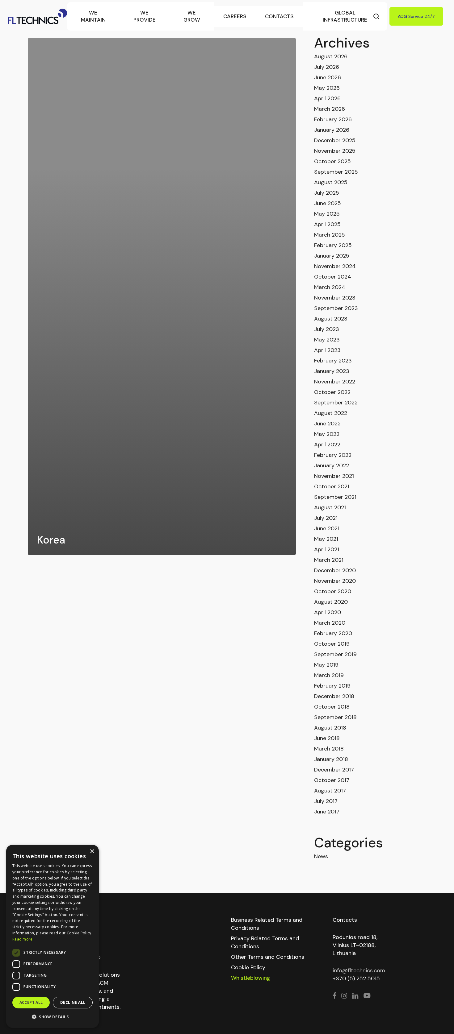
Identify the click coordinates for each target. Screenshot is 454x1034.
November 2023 (334, 297)
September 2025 (336, 172)
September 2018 (335, 717)
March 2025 (329, 234)
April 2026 (327, 98)
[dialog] (52, 936)
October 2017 (331, 780)
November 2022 (334, 381)
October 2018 (332, 706)
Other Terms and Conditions (267, 957)
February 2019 (332, 685)
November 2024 (335, 266)
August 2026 (330, 56)
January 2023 (331, 371)
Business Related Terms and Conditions (266, 924)
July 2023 (326, 329)
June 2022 (327, 423)
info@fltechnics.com (359, 970)
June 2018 (327, 738)
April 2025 (327, 224)
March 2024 (329, 287)
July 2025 (326, 192)
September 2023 (336, 308)
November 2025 (334, 151)
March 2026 (329, 109)
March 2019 (329, 675)
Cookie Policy (248, 967)
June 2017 (326, 811)
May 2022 (326, 434)
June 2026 (327, 77)
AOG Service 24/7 (416, 16)
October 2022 (332, 392)
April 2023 (327, 350)
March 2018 (329, 748)
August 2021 (330, 507)
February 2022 (332, 455)
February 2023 (333, 360)
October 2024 (332, 276)
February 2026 (333, 119)
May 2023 (327, 339)
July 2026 (326, 67)
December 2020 (335, 570)
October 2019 (332, 643)
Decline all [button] (72, 1002)
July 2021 (326, 518)
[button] (52, 1017)
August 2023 (330, 318)
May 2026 (327, 88)
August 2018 (330, 727)
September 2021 (335, 497)
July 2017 (326, 801)
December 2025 (334, 140)
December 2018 (334, 696)
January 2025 (331, 255)
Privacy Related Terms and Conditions (265, 942)
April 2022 (327, 444)
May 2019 (326, 664)
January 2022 (331, 465)
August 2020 (331, 602)
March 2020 (329, 623)
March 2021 (328, 560)
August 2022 (330, 413)
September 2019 (335, 654)
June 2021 (326, 528)
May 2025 (327, 213)
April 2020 (327, 612)
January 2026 (331, 130)
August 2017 (330, 790)
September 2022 (336, 402)
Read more (22, 939)
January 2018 (331, 759)
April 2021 (326, 549)
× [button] (92, 851)
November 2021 (334, 476)
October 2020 (332, 591)
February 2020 (333, 633)
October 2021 (331, 486)
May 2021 (326, 539)
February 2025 (333, 245)
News (321, 856)
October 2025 (332, 161)
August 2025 (330, 182)
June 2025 (327, 203)
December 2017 (334, 769)
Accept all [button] (31, 1002)
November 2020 (335, 581)
